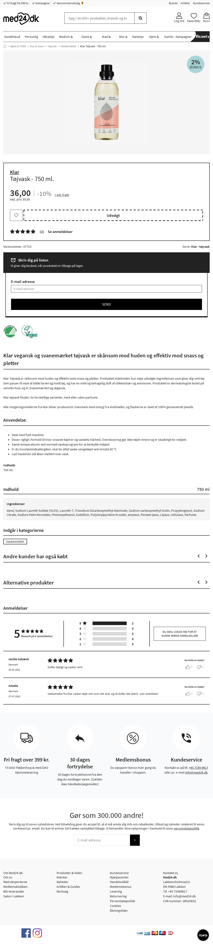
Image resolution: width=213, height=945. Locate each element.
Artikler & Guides (68, 886)
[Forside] (4, 46)
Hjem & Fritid (18, 46)
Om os (7, 877)
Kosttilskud (12, 37)
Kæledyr (138, 37)
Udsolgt (113, 215)
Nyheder (62, 882)
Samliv (168, 37)
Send (106, 304)
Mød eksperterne (15, 882)
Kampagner (42, 3)
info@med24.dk (196, 772)
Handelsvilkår (119, 882)
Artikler (185, 3)
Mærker (62, 877)
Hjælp (203, 935)
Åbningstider (119, 910)
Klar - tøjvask (200, 246)
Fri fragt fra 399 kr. (17, 3)
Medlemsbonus (120, 886)
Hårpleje (48, 37)
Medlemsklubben (15, 886)
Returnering (118, 896)
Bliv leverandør (13, 891)
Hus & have (37, 46)
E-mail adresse (23, 281)
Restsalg (62, 891)
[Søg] (140, 18)
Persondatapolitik (122, 901)
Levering (116, 891)
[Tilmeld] (135, 840)
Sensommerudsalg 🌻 (70, 3)
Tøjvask (52, 46)
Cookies (115, 906)
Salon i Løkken (13, 896)
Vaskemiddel (68, 46)
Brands (173, 3)
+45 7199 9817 (198, 767)
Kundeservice (201, 3)
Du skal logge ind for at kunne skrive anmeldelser (179, 634)
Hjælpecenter (119, 877)
